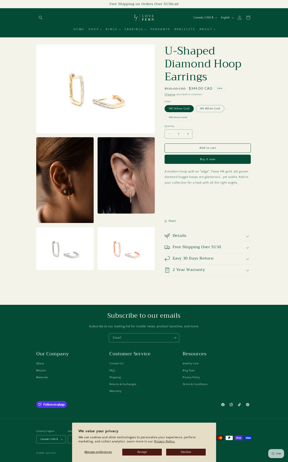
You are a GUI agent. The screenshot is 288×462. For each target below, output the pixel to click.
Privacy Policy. (164, 441)
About (40, 363)
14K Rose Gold (180, 118)
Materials (42, 377)
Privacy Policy (191, 377)
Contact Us (116, 363)
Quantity (170, 126)
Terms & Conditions (195, 384)
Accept (142, 452)
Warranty (115, 391)
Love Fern (51, 453)
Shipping (170, 94)
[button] (40, 17)
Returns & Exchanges (122, 384)
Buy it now (207, 159)
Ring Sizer (189, 370)
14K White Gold (210, 108)
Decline (186, 452)
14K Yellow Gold (179, 108)
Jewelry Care (191, 363)
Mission (41, 370)
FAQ (112, 370)
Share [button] (172, 221)
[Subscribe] (174, 337)
